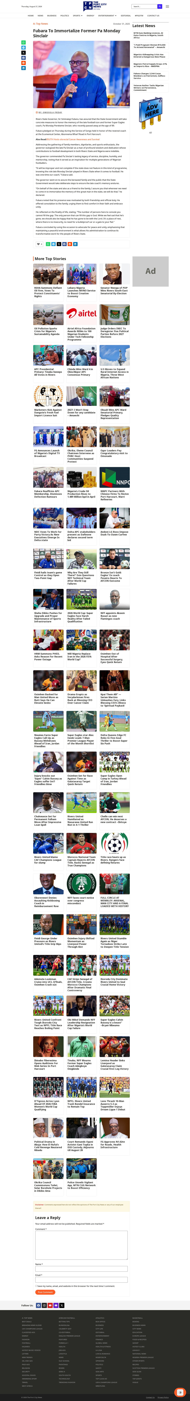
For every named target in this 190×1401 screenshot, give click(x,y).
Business (100, 1325)
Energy (25, 1336)
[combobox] (144, 6)
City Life (99, 1329)
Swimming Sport (29, 1379)
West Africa (27, 1386)
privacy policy (158, 1394)
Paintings (63, 1364)
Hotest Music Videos (31, 1350)
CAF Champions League (32, 1329)
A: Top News (40, 23)
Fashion (25, 1339)
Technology (64, 1379)
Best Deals (26, 1321)
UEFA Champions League (106, 1382)
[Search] (159, 6)
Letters (25, 1354)
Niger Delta (101, 1357)
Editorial (100, 1332)
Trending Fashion (67, 1382)
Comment (41, 1229)
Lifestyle (63, 1354)
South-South (65, 1375)
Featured (63, 1339)
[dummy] (150, 285)
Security (26, 1371)
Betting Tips (64, 1321)
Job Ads (62, 1350)
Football (26, 1343)
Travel (25, 1382)
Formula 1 (63, 1343)
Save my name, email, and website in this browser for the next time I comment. (76, 1286)
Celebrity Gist (65, 1329)
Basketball (137, 1318)
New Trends (27, 1357)
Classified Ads (28, 1332)
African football (67, 1318)
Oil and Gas (27, 1361)
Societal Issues (29, 1375)
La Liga (99, 1350)
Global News (101, 1343)
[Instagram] (44, 1305)
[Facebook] (38, 1305)
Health (62, 1346)
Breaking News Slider (31, 1325)
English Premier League (69, 1336)
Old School (64, 1361)
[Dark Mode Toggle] (180, 1392)
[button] (23, 42)
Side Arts (100, 1371)
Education (137, 1332)
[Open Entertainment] (116, 15)
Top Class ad (101, 1379)
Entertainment (102, 1336)
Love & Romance (103, 1354)
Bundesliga (64, 1325)
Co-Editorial (64, 1332)
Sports (99, 1375)
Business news (139, 1325)
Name (39, 1264)
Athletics (100, 1318)
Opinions (100, 1361)
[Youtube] (50, 1305)
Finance (99, 1339)
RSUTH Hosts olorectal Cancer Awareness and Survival (73, 139)
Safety (98, 1368)
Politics (99, 1364)
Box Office (100, 1321)
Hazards (26, 1346)
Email (38, 1275)
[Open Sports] (82, 15)
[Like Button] (38, 244)
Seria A (62, 1371)
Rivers (61, 1368)
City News (136, 1329)
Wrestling (100, 1386)
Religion (26, 1368)
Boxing (135, 1321)
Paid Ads (26, 1364)
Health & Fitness (103, 1346)
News (61, 1357)
